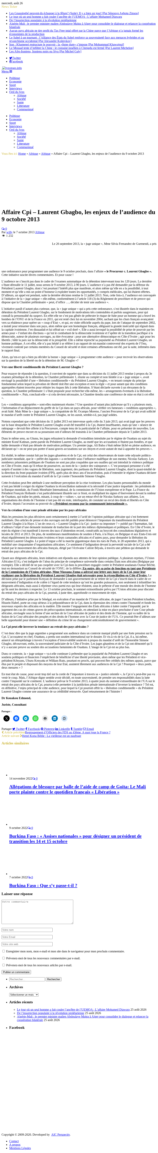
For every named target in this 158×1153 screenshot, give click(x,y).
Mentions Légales (20, 1148)
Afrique (21, 95)
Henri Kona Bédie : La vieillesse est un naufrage (51, 735)
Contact (14, 1141)
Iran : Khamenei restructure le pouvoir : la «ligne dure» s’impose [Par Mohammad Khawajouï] (66, 44)
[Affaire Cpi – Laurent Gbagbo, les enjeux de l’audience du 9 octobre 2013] (45, 202)
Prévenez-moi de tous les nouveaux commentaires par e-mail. (43, 958)
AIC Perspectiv (60, 1134)
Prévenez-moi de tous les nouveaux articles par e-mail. (39, 965)
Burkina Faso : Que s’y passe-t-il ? (43, 885)
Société (21, 99)
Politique (14, 78)
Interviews (15, 88)
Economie (15, 81)
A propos (14, 1144)
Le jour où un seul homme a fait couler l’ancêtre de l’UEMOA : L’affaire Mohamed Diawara (65, 16)
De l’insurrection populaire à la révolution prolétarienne (42, 20)
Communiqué (25, 109)
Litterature (23, 105)
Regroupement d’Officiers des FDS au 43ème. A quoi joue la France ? (67, 732)
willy (9, 232)
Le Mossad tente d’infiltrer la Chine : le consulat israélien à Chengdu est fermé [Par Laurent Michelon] (71, 48)
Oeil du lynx (16, 92)
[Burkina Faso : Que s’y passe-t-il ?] (29, 873)
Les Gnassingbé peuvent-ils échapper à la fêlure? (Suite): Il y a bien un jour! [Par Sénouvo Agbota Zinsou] (74, 13)
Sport (12, 85)
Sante (20, 102)
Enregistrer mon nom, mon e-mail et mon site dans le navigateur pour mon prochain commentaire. (65, 951)
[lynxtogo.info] (12, 68)
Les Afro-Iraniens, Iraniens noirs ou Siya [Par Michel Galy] (45, 51)
